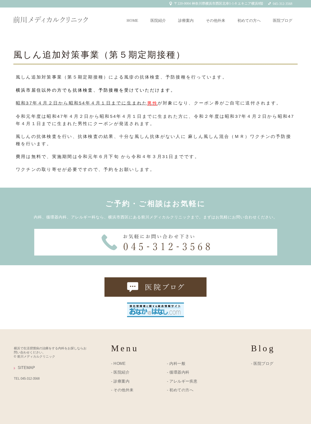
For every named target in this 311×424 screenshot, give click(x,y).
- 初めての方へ (180, 390)
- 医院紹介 (120, 372)
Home (132, 20)
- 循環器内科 (178, 372)
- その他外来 (122, 390)
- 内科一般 (176, 363)
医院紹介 (158, 20)
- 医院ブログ (262, 363)
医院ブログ (282, 20)
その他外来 (215, 20)
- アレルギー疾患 (182, 381)
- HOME (118, 363)
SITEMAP (26, 368)
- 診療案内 (120, 381)
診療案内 (186, 20)
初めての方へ (249, 20)
